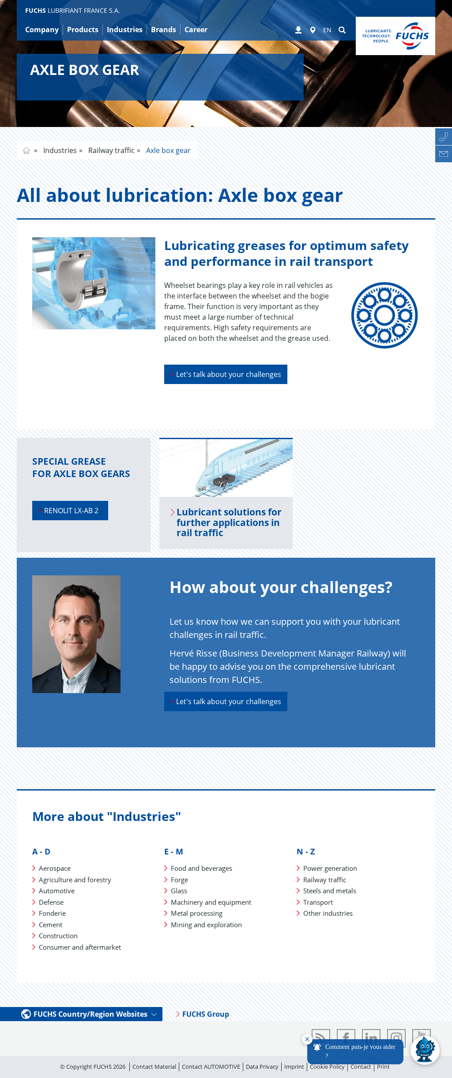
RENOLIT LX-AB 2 (70, 510)
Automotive (57, 890)
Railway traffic (111, 150)
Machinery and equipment (211, 902)
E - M (173, 851)
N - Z (306, 851)
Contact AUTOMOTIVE (211, 1067)
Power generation (330, 868)
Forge (179, 879)
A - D (41, 851)
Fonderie (52, 913)
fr (26, 150)
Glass (179, 890)
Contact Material (154, 1067)
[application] (370, 1050)
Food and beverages (201, 868)
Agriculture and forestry (75, 879)
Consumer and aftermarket (80, 947)
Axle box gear (167, 150)
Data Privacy (262, 1067)
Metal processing (196, 913)
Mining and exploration (206, 924)
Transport (318, 902)
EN (327, 30)
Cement (50, 924)
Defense (51, 902)
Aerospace (55, 868)
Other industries (328, 913)
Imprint (294, 1067)
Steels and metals (329, 890)
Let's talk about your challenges (225, 374)
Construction (58, 935)
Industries (59, 150)
